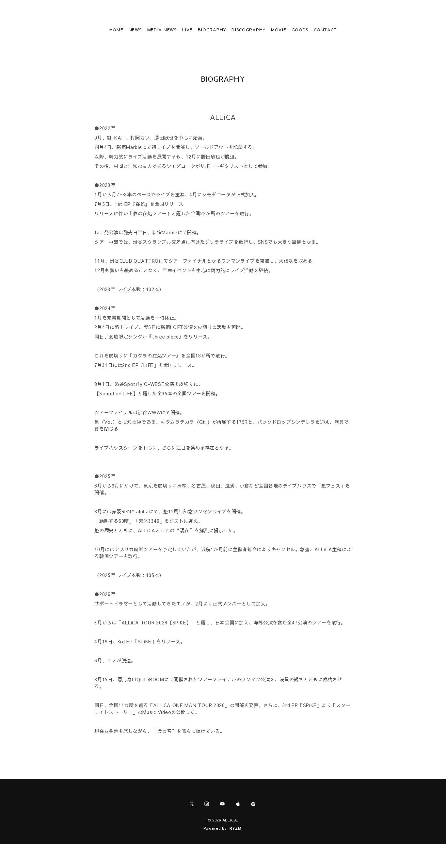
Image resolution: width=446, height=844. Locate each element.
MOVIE (278, 30)
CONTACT (325, 30)
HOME (116, 30)
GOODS (300, 30)
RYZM (236, 828)
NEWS (135, 30)
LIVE (187, 30)
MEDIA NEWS (162, 30)
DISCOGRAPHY (248, 30)
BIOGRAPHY (212, 30)
